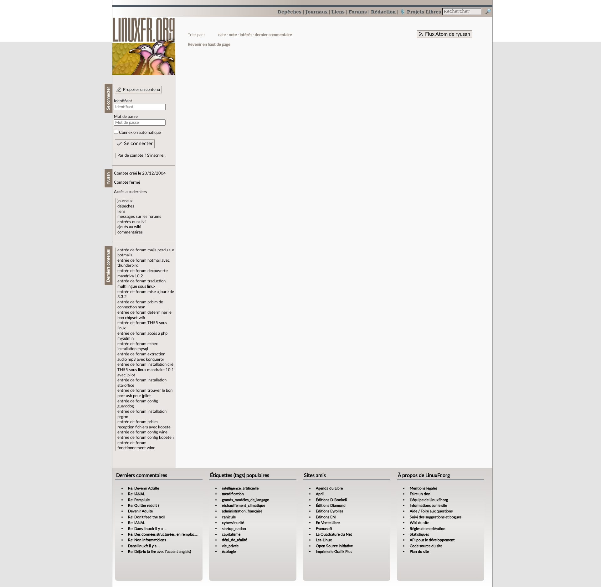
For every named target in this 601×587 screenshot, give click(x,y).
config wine (157, 432)
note (233, 35)
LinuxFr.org (143, 43)
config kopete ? (160, 437)
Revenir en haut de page (209, 44)
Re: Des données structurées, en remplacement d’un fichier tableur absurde (189, 534)
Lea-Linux (324, 540)
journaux (124, 201)
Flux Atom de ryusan (447, 34)
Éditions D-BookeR (331, 500)
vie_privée (230, 546)
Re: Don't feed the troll (146, 517)
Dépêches (289, 11)
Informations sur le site (428, 505)
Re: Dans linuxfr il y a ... (147, 529)
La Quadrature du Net (334, 534)
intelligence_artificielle (240, 488)
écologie (229, 551)
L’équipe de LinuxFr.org (429, 500)
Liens (338, 11)
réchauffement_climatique (243, 505)
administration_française (242, 511)
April (320, 494)
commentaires (130, 232)
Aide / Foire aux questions (431, 511)
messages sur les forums (139, 216)
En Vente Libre (328, 523)
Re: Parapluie (139, 500)
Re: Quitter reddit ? (143, 505)
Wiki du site (419, 523)
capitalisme (231, 534)
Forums (358, 11)
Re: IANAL (136, 494)
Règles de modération (427, 529)
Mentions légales (423, 488)
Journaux (316, 11)
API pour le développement (432, 540)
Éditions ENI (326, 517)
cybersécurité (233, 523)
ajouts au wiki (129, 227)
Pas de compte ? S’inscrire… (142, 155)
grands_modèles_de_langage (245, 500)
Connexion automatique (140, 132)
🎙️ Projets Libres (420, 11)
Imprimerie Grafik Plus (334, 551)
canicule (229, 517)
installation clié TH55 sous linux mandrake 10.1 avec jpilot (145, 370)
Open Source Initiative (334, 546)
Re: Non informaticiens (147, 540)
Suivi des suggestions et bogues (435, 517)
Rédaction (383, 11)
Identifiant (123, 101)
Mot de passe (126, 116)
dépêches (125, 206)
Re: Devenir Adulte (143, 488)
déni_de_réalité (234, 540)
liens (121, 211)
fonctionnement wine (136, 448)
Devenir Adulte (140, 511)
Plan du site (419, 551)
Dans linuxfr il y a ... (144, 546)
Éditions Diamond (331, 505)
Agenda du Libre (329, 488)
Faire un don (420, 494)
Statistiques (419, 534)
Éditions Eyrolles (329, 511)
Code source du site (426, 546)
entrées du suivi (131, 222)
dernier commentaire (273, 35)
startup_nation (234, 529)
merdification (233, 494)
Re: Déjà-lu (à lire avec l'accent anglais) (159, 551)
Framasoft (324, 529)
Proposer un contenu (141, 90)
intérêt (246, 35)
